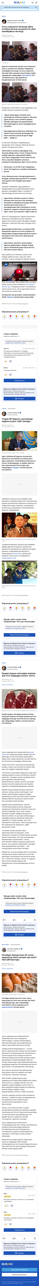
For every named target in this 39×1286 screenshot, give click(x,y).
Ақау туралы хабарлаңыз (20, 1269)
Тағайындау (12, 408)
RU (33, 2)
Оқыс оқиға (5, 944)
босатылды (17, 553)
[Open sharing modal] (24, 919)
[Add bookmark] (34, 919)
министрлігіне (7, 1007)
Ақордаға (15, 467)
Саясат (4, 408)
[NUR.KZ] (19, 2)
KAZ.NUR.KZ (26, 75)
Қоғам (4, 16)
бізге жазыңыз (23, 303)
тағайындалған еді (9, 558)
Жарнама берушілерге (19, 1274)
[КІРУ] (36, 2)
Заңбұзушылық (15, 944)
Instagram (21, 398)
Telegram (10, 297)
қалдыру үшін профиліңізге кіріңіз (15, 342)
